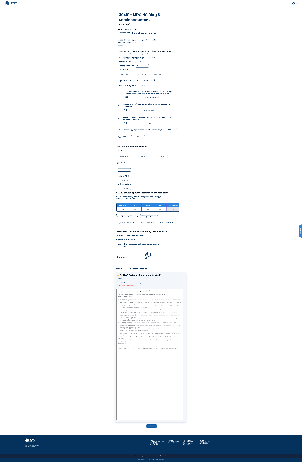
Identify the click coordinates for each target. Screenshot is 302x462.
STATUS (119, 278)
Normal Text (129, 291)
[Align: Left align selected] (138, 291)
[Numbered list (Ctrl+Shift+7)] (141, 291)
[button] (300, 231)
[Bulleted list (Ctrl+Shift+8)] (144, 291)
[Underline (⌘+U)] (124, 291)
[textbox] (150, 356)
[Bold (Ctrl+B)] (118, 291)
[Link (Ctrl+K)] (149, 291)
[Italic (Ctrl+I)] (121, 291)
